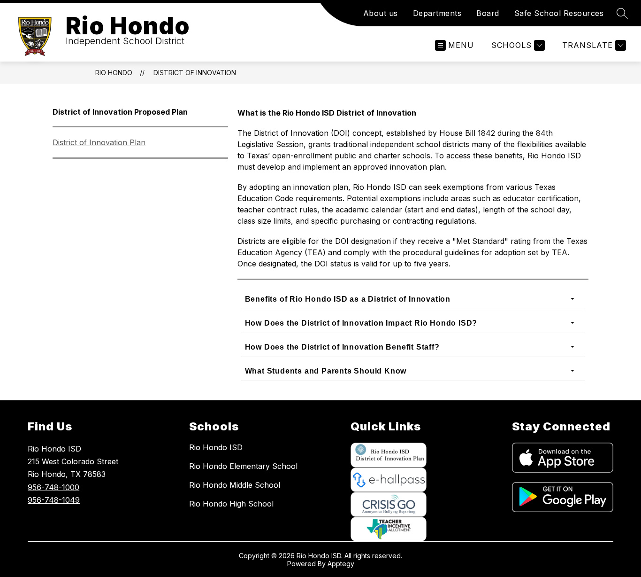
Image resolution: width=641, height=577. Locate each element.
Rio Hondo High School (231, 503)
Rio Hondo (113, 73)
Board (487, 13)
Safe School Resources (559, 13)
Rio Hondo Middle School (234, 485)
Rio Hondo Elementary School (243, 466)
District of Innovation (194, 73)
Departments (437, 13)
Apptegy (341, 564)
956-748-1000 (53, 487)
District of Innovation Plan (99, 142)
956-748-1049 (54, 500)
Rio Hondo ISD (216, 447)
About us (380, 13)
